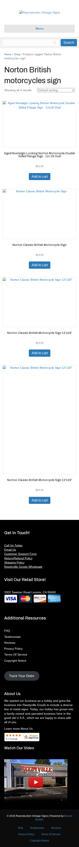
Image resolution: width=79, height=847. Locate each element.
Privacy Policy (13, 648)
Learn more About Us (18, 728)
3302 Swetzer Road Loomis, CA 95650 (30, 592)
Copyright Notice (15, 660)
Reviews (9, 642)
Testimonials (12, 636)
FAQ (7, 630)
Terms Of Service (15, 654)
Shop (17, 54)
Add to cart (40, 176)
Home (7, 54)
